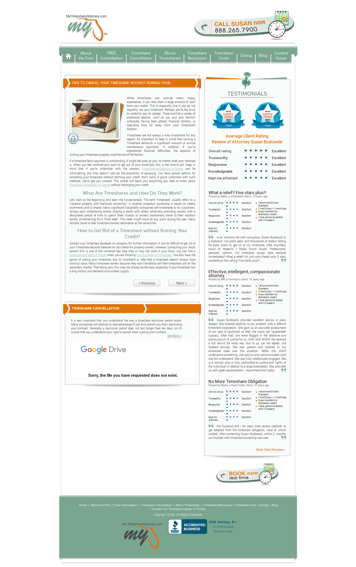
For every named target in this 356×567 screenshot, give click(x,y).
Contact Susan (281, 55)
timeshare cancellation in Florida (162, 168)
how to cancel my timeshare (153, 255)
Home (68, 56)
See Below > (174, 336)
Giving (246, 55)
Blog (263, 55)
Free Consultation (126, 505)
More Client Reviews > (271, 449)
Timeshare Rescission (197, 55)
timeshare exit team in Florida (88, 255)
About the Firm (85, 55)
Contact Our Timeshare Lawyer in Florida (178, 509)
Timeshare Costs (223, 55)
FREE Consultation (111, 55)
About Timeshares (169, 55)
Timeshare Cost (245, 505)
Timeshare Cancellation (141, 55)
